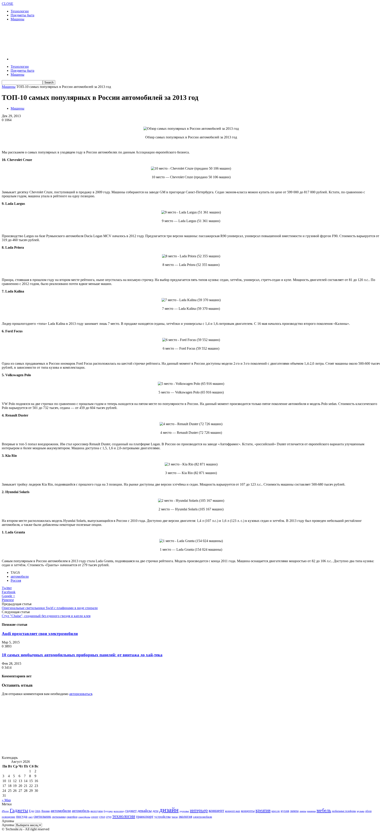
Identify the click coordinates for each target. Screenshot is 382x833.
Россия (16, 580)
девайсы (145, 810)
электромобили (202, 816)
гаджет (131, 811)
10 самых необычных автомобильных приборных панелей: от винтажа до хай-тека (82, 655)
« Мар (6, 800)
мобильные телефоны (344, 811)
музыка (360, 811)
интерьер (199, 810)
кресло (275, 811)
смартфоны (84, 817)
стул (108, 816)
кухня (285, 811)
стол (102, 816)
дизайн (169, 809)
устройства (162, 816)
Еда (31, 811)
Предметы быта (22, 15)
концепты (248, 811)
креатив (263, 810)
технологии (123, 816)
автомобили (20, 576)
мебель (324, 810)
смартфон (72, 817)
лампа (294, 811)
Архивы (8, 825)
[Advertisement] (82, 39)
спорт (94, 816)
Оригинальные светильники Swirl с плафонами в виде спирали (50, 608)
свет (30, 817)
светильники (59, 816)
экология (185, 816)
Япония (45, 811)
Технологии (20, 11)
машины (311, 811)
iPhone (5, 811)
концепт (216, 810)
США (37, 811)
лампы (303, 811)
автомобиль (81, 811)
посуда (21, 816)
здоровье (184, 811)
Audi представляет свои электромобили (40, 633)
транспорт (144, 816)
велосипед (119, 811)
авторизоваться (80, 694)
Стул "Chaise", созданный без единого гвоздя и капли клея (46, 616)
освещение (8, 816)
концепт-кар (232, 811)
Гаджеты (19, 810)
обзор (368, 811)
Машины (17, 19)
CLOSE (7, 4)
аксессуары (96, 811)
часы (175, 816)
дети (156, 811)
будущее (108, 811)
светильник (42, 816)
